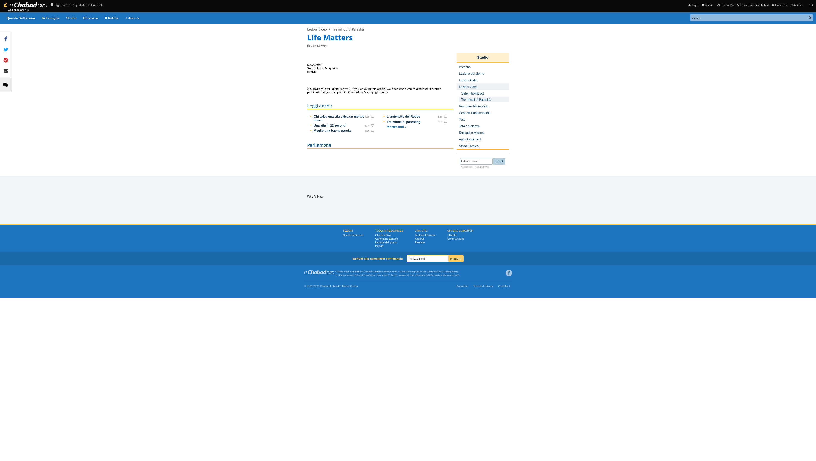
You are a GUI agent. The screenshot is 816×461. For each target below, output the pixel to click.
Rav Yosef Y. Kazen (387, 275)
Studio (71, 18)
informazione (435, 275)
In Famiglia (50, 18)
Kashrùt (419, 238)
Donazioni (781, 5)
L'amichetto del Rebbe (403, 116)
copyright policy (377, 92)
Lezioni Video (317, 29)
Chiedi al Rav (726, 5)
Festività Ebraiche (425, 235)
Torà (412, 275)
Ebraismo (90, 18)
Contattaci (504, 286)
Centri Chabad (455, 238)
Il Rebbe (111, 18)
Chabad (368, 271)
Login (694, 5)
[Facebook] (509, 273)
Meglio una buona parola (332, 130)
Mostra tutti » (397, 127)
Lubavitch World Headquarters (442, 271)
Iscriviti (379, 246)
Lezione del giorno (386, 242)
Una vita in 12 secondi (330, 125)
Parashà (420, 242)
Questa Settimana (20, 18)
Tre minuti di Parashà (348, 29)
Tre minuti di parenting (403, 122)
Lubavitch (378, 271)
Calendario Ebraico (386, 238)
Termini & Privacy (483, 286)
